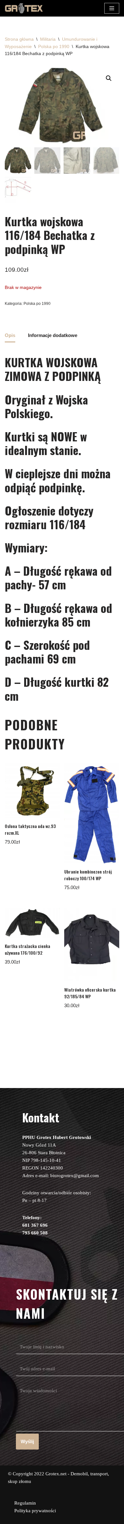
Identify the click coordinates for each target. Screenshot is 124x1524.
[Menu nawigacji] (111, 8)
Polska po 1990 (53, 46)
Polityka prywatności (35, 1510)
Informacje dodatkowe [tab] (52, 335)
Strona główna (19, 39)
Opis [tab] (10, 335)
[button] (108, 78)
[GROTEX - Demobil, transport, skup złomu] (24, 8)
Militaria (48, 39)
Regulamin (25, 1503)
